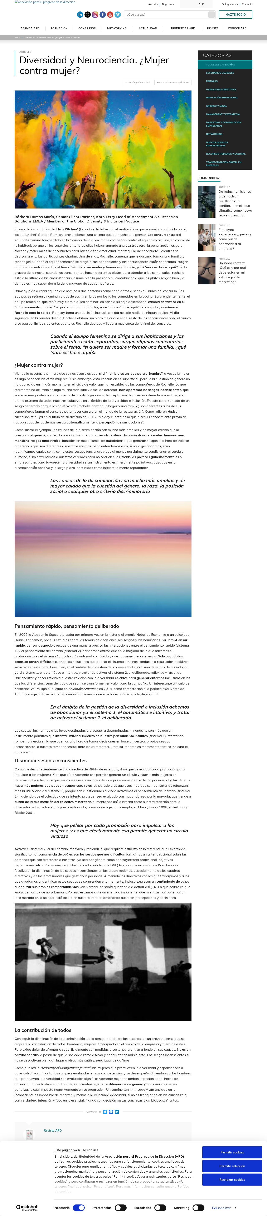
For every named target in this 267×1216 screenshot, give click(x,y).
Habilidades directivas (221, 89)
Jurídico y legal (216, 105)
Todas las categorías (220, 64)
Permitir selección (232, 1166)
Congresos (87, 28)
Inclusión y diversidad (137, 82)
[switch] (121, 1207)
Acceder (153, 4)
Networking (117, 28)
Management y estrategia (223, 114)
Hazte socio (235, 14)
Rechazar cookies (232, 1180)
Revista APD (53, 1130)
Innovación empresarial (222, 97)
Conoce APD (237, 28)
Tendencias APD (183, 28)
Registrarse (168, 4)
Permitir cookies (232, 1152)
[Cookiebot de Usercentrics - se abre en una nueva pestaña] (27, 1208)
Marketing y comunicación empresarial (223, 124)
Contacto (247, 4)
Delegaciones (230, 4)
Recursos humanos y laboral (173, 82)
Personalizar (221, 1208)
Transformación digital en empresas (223, 164)
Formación (59, 28)
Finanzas (212, 81)
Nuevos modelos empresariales (217, 144)
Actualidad (148, 28)
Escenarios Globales (220, 72)
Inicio (18, 37)
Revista (212, 28)
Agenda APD (29, 28)
